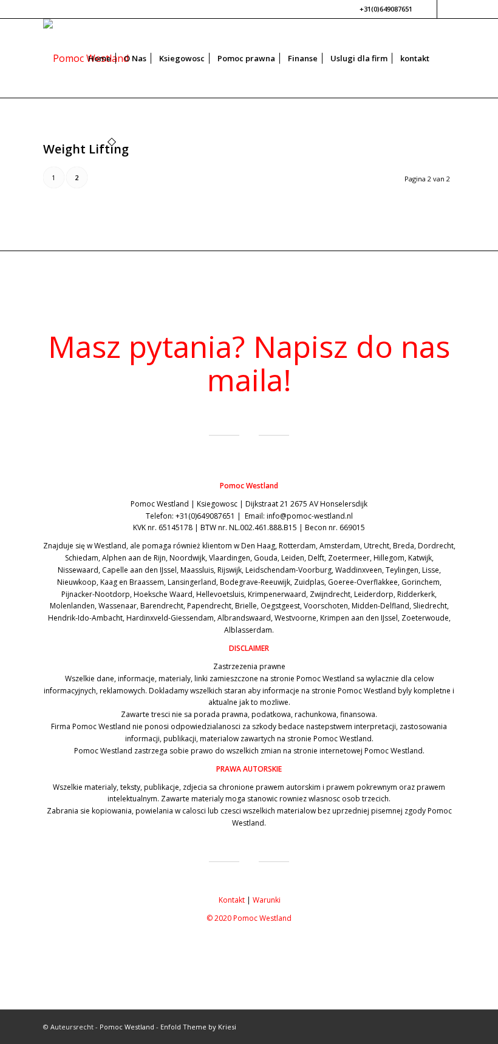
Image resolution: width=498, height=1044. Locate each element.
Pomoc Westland (127, 1026)
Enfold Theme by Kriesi (198, 1026)
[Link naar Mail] (446, 9)
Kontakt (232, 900)
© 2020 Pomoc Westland (249, 918)
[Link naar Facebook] (428, 9)
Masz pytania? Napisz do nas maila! (249, 363)
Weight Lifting (86, 149)
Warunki (267, 900)
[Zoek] (445, 58)
